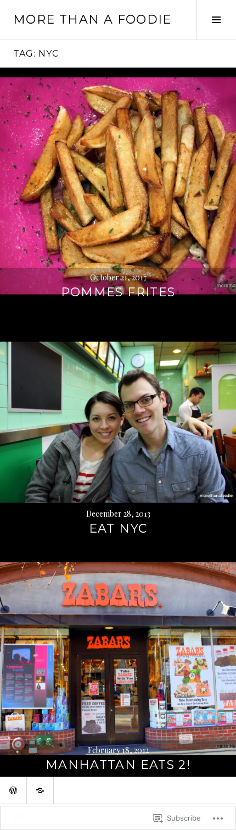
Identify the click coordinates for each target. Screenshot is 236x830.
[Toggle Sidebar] (216, 20)
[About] (40, 790)
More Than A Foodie (92, 19)
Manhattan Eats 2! (118, 764)
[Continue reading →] (118, 186)
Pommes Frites (118, 292)
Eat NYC (118, 528)
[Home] (13, 790)
